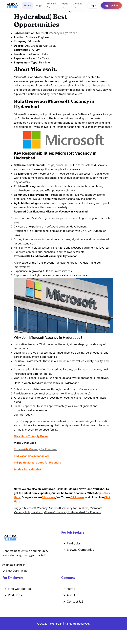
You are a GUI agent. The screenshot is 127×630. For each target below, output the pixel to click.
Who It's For (51, 5)
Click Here (48, 497)
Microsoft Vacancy (35, 508)
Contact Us (77, 5)
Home (27, 5)
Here (80, 497)
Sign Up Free (111, 5)
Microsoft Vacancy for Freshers (68, 508)
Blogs (39, 5)
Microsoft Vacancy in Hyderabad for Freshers (72, 512)
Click (73, 497)
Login (93, 5)
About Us (64, 5)
